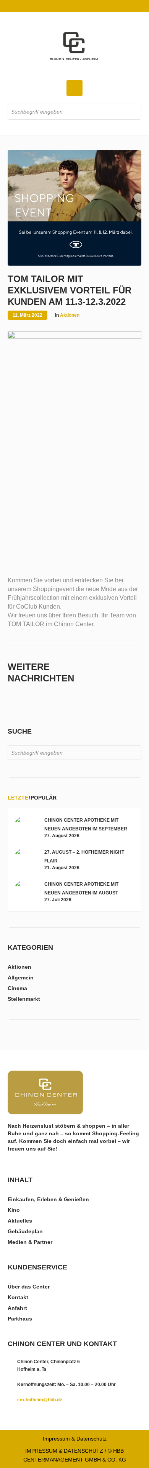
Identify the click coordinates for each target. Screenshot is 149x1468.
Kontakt (18, 1297)
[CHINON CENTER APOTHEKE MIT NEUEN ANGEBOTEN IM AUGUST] (25, 891)
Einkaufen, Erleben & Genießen (48, 1199)
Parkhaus (20, 1319)
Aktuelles (20, 1221)
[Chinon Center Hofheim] (74, 46)
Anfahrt (17, 1308)
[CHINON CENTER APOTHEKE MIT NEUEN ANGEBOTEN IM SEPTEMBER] (25, 827)
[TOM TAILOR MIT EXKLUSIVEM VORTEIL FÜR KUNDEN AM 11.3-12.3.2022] (74, 207)
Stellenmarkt (24, 999)
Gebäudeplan (25, 1231)
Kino (14, 1210)
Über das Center (29, 1287)
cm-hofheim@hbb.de (39, 1399)
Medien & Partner (30, 1242)
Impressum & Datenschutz (75, 1439)
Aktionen (69, 315)
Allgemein (21, 977)
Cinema (17, 988)
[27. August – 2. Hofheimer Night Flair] (25, 859)
